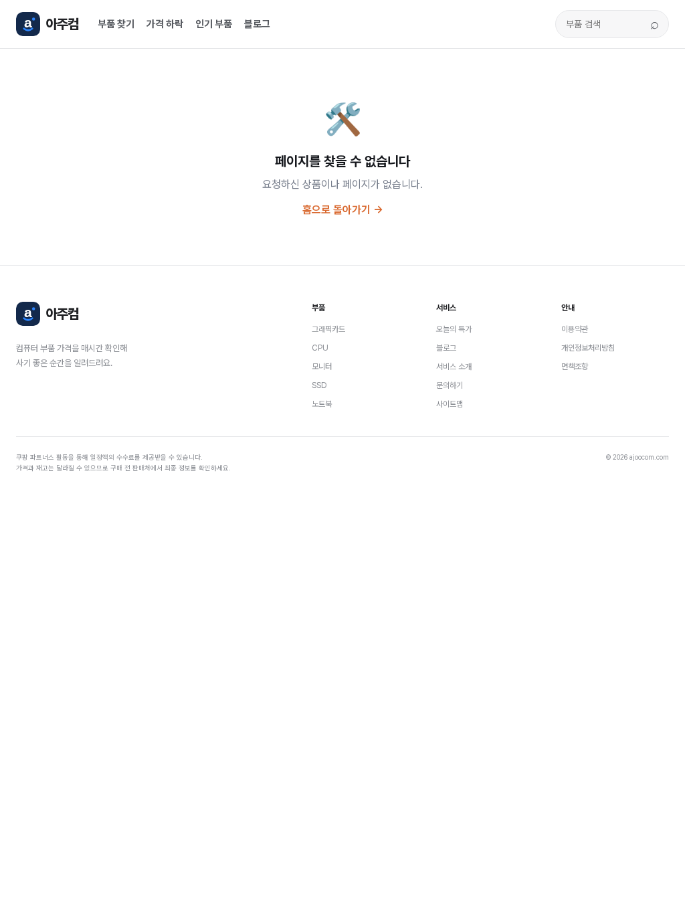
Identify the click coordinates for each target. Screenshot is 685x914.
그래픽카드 (328, 329)
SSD (319, 385)
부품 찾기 (116, 24)
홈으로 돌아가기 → (342, 209)
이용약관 (574, 329)
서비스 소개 (454, 366)
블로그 (257, 24)
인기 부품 (213, 24)
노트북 (322, 404)
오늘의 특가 (454, 329)
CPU (320, 348)
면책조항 (574, 366)
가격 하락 (164, 24)
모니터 (322, 366)
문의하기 (449, 385)
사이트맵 (449, 404)
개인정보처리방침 (588, 348)
